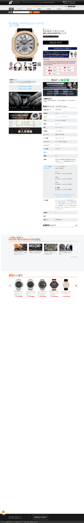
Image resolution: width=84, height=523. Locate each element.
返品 (28, 521)
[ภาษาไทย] (52, 74)
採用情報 (65, 6)
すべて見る (73, 256)
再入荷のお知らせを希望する (62, 48)
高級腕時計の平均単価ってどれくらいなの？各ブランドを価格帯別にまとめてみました (20, 252)
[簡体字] (67, 68)
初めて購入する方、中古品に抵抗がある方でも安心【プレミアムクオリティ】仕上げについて (65, 195)
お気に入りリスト (54, 6)
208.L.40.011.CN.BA (59, 127)
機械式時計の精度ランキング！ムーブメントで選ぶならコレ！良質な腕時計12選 (50, 252)
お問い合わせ (43, 6)
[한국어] (67, 71)
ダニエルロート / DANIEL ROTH (61, 116)
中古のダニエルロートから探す (25, 88)
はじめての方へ (37, 6)
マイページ (48, 6)
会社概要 (31, 521)
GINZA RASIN (14, 2)
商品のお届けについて (10, 521)
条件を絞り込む (36, 12)
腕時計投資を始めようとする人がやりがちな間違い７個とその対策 (65, 252)
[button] (10, 286)
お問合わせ (36, 521)
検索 (31, 12)
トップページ (3, 521)
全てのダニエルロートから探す (25, 86)
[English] (52, 68)
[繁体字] (52, 71)
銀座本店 (57, 113)
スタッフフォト (60, 6)
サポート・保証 (23, 521)
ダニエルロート (47, 29)
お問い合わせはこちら (69, 2)
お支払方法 (17, 521)
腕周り (45, 152)
